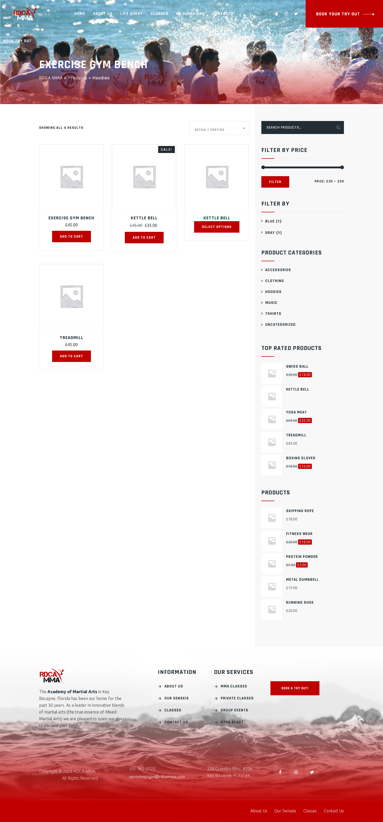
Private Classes (237, 698)
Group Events (234, 710)
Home (79, 13)
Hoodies (273, 291)
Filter (275, 182)
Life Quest (131, 13)
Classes (159, 13)
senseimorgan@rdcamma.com (157, 776)
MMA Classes (234, 686)
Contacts (223, 13)
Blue (270, 221)
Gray (270, 232)
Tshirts (273, 313)
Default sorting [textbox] (209, 130)
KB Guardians (190, 13)
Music (271, 302)
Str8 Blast (232, 722)
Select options (217, 227)
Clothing (274, 280)
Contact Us (176, 722)
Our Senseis (176, 698)
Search (338, 127)
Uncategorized (280, 324)
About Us (103, 13)
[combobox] (219, 128)
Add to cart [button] (71, 236)
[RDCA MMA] (25, 13)
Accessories (278, 269)
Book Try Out (17, 41)
